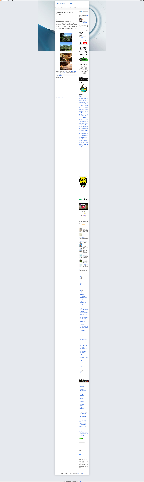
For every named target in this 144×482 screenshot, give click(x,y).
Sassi (81, 138)
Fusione (79, 115)
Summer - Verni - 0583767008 (83, 416)
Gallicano (62, 7)
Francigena (84, 114)
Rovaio (81, 137)
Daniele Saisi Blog (65, 3)
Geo (86, 116)
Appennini (84, 96)
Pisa (83, 130)
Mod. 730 (83, 123)
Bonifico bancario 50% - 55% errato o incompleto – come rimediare (83, 237)
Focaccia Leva (82, 113)
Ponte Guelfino (84, 131)
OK (80, 481)
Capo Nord (87, 100)
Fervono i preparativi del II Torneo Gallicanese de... (83, 325)
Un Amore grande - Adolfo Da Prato (83, 331)
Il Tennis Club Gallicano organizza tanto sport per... (83, 344)
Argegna (87, 96)
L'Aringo (83, 119)
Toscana (81, 142)
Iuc (80, 119)
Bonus (87, 98)
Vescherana (81, 144)
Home (56, 7)
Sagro (84, 137)
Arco (85, 96)
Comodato (87, 105)
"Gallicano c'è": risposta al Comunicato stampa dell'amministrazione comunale (83, 241)
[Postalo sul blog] (58, 74)
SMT (87, 140)
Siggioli (79, 140)
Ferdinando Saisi (82, 111)
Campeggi (83, 100)
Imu (87, 118)
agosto (81, 291)
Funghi (87, 114)
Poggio (79, 131)
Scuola (84, 139)
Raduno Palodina (86, 133)
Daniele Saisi (84, 19)
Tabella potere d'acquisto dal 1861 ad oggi (85, 228)
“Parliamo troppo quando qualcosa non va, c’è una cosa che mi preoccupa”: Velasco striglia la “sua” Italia (83, 422)
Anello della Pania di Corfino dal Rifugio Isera (85, 259)
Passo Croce (80, 128)
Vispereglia (84, 145)
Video (79, 145)
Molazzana (85, 123)
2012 (80, 286)
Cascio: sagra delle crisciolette (83, 318)
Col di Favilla (81, 105)
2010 (80, 375)
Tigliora (79, 142)
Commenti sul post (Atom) (60, 97)
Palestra (79, 126)
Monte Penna (80, 124)
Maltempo (84, 121)
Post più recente (58, 96)
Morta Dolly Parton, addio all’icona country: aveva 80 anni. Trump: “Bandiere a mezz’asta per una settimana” (84, 424)
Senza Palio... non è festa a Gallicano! (84, 317)
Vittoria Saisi (86, 145)
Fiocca (86, 112)
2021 (80, 278)
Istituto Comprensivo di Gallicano (83, 390)
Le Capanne (62, 75)
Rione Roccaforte (83, 135)
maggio (81, 370)
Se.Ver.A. (87, 139)
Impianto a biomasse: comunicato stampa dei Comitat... (83, 294)
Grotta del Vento (84, 117)
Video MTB (81, 145)
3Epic (79, 95)
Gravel (79, 117)
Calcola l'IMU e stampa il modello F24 (85, 264)
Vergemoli (87, 143)
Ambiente (81, 96)
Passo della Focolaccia (83, 128)
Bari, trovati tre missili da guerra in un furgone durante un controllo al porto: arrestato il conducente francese (83, 426)
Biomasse (82, 98)
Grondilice (81, 117)
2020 (80, 279)
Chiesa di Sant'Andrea (83, 103)
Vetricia (83, 144)
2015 (80, 283)
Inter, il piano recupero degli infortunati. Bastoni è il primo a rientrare (83, 436)
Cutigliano (87, 107)
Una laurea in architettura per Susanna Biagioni (83, 301)
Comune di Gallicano (82, 389)
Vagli (81, 143)
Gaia (83, 115)
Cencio (87, 102)
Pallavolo (87, 126)
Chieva (85, 104)
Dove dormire (84, 7)
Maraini (85, 121)
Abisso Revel (81, 95)
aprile (80, 371)
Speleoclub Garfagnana (82, 408)
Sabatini (83, 137)
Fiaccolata (82, 112)
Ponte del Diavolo (81, 131)
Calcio (85, 99)
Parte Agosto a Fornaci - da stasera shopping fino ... (83, 299)
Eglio (86, 109)
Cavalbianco (82, 102)
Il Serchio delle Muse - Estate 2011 (83, 319)
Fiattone (84, 112)
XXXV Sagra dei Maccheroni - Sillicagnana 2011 (83, 324)
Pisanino (85, 130)
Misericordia (80, 123)
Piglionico (82, 130)
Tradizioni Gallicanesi (85, 142)
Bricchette (80, 99)
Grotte (87, 117)
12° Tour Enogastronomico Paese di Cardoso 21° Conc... (83, 361)
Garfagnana (71, 7)
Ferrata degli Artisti (86, 111)
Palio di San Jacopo (67, 7)
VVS (87, 145)
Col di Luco (84, 105)
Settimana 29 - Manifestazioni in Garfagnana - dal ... (83, 330)
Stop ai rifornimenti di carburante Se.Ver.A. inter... (83, 366)
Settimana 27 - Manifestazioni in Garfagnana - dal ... (83, 362)
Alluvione (85, 95)
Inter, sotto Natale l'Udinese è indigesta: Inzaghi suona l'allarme (84, 435)
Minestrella (84, 122)
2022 (80, 277)
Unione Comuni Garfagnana (82, 404)
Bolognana (85, 98)
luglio (80, 292)
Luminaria (80, 121)
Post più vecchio (74, 96)
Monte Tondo (86, 124)
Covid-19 (81, 107)
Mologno (87, 123)
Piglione (79, 130)
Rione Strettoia (86, 135)
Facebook (80, 111)
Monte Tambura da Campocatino (83, 348)
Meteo (82, 211)
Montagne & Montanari (82, 401)
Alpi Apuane (75, 7)
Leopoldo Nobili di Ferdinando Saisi (83, 367)
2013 (80, 285)
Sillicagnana (83, 140)
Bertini (79, 98)
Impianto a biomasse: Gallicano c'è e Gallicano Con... (84, 311)
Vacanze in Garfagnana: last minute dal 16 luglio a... (83, 360)
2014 (80, 284)
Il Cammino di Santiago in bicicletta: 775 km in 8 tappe (85, 245)
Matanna (80, 122)
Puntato (79, 133)
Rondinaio (80, 137)
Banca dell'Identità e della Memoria (83, 407)
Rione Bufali (84, 134)
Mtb (85, 125)
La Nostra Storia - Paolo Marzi (83, 402)
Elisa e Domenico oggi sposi (83, 351)
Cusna (85, 107)
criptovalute (83, 107)
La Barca (86, 119)
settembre (81, 290)
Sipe (84, 140)
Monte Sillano (83, 124)
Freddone (86, 114)
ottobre (81, 289)
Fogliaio (85, 113)
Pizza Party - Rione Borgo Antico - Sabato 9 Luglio (83, 355)
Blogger (82, 473)
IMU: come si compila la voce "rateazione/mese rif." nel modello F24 (85, 255)
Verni (79, 144)
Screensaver (82, 139)
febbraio (81, 373)
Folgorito (87, 113)
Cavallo (84, 102)
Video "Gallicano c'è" (82, 386)
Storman (78, 473)
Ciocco (79, 105)
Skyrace (86, 140)
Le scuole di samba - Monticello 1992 (84, 326)
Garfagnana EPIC (81, 394)
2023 (80, 276)
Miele (81, 122)
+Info (78, 481)
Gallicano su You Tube (82, 387)
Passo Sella (87, 128)
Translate (84, 37)
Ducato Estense (82, 109)
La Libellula (81, 399)
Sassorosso (83, 138)
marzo (81, 372)
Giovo (87, 116)
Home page (66, 96)
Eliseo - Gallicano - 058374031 (83, 413)
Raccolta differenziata (83, 133)
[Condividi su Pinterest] (60, 74)
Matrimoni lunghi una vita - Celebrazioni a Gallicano (83, 321)
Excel (83, 110)
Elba (87, 109)
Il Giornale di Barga (81, 405)
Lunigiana (82, 121)
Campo (85, 100)
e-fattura (85, 109)
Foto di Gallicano (80, 114)
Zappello (81, 146)
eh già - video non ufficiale (82, 356)
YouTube (80, 146)
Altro (79, 96)
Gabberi (82, 115)
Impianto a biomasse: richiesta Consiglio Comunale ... (83, 296)
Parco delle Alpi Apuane (82, 395)
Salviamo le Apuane (82, 397)
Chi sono (59, 7)
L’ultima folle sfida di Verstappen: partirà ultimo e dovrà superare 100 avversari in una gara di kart (84, 428)
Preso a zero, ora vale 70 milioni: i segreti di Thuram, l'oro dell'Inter (84, 433)
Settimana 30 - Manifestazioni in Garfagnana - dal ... (83, 305)
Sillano (81, 140)
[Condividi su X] (59, 74)
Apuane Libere (81, 398)
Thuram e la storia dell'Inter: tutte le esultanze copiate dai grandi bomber (83, 432)
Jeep (81, 119)
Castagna (80, 101)
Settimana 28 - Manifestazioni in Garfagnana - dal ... (83, 347)
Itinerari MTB (79, 7)
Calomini (87, 99)
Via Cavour (85, 144)
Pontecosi (87, 131)
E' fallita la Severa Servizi (82, 350)
